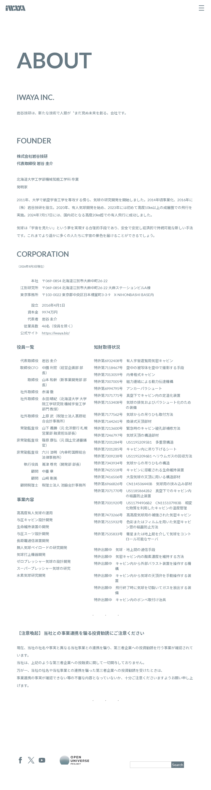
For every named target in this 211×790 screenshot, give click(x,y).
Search (177, 765)
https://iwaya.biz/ (56, 333)
